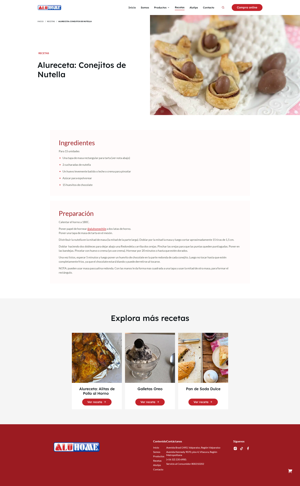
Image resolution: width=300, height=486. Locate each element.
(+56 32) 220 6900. (176, 459)
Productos (158, 456)
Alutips (157, 464)
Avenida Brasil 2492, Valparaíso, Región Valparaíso (193, 447)
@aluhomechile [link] (96, 228)
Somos (156, 451)
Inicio (41, 21)
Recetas (51, 21)
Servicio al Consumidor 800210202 (185, 463)
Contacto (158, 469)
